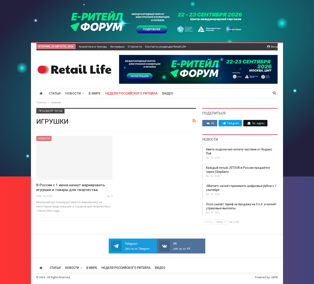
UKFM (274, 277)
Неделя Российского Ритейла (131, 93)
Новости (73, 93)
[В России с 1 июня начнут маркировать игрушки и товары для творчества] (74, 158)
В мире (94, 93)
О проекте (135, 46)
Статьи (54, 93)
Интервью (117, 46)
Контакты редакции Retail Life (165, 46)
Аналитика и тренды (93, 46)
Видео (167, 93)
